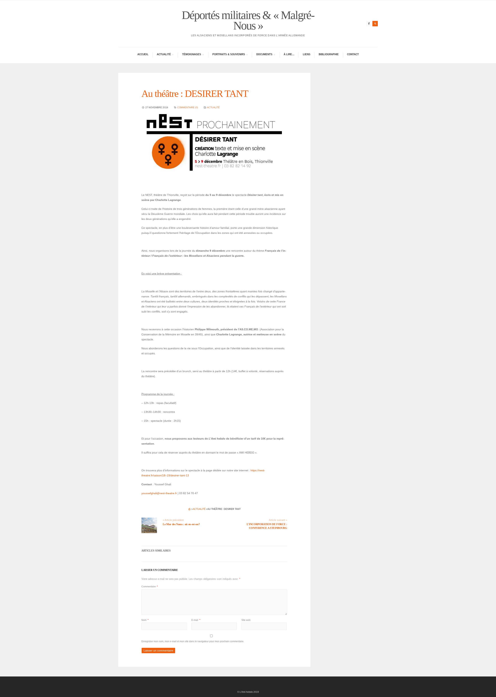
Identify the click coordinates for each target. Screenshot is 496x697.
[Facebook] (369, 23)
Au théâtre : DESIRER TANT (194, 93)
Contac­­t (353, 54)
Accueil (142, 54)
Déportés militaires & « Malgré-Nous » (248, 20)
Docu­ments (264, 55)
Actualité (213, 107)
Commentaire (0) (187, 107)
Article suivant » (278, 520)
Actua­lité (164, 55)
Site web (246, 620)
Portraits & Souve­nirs (228, 55)
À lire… (289, 54)
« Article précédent (173, 520)
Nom (145, 620)
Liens (306, 54)
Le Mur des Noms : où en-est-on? (181, 524)
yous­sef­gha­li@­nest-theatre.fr (159, 493)
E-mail (195, 620)
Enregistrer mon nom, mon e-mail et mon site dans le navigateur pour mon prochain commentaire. (192, 641)
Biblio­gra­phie (329, 54)
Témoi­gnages (191, 55)
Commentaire (149, 586)
